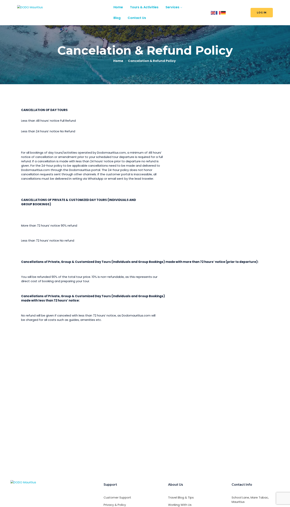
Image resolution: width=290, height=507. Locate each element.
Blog (117, 18)
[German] (223, 12)
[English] (213, 12)
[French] (218, 12)
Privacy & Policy (115, 505)
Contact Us (137, 18)
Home (118, 7)
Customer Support (117, 497)
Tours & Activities (144, 7)
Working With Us (180, 505)
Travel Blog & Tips (181, 497)
